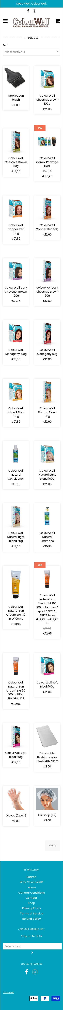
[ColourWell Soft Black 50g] (16, 736)
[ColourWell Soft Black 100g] (47, 666)
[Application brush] (16, 79)
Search (31, 877)
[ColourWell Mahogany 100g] (16, 333)
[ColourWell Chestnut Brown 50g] (16, 141)
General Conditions (31, 893)
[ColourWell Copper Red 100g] (16, 208)
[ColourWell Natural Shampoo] (47, 516)
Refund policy (31, 919)
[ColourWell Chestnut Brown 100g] (47, 79)
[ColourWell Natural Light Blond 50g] (16, 516)
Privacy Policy (31, 908)
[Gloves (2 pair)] (16, 799)
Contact (31, 898)
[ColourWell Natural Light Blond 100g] (47, 454)
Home (31, 887)
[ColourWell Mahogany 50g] (47, 333)
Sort (5, 45)
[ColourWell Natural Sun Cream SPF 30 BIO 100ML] (16, 584)
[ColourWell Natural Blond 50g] (47, 392)
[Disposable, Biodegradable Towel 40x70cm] (47, 736)
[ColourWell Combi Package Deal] (47, 141)
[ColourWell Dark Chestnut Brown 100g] (16, 271)
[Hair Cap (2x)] (47, 799)
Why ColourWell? (31, 882)
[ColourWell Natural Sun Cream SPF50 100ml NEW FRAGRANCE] (16, 666)
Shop (31, 903)
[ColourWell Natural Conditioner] (16, 454)
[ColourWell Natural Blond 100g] (16, 392)
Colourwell (8, 992)
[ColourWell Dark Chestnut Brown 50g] (47, 271)
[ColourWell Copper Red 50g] (47, 208)
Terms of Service (31, 913)
